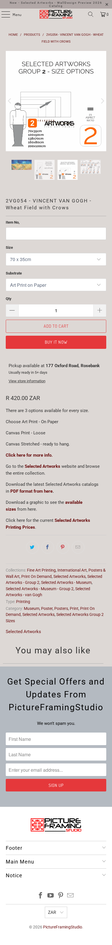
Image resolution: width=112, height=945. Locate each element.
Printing (23, 571)
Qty (8, 269)
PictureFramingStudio (62, 897)
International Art (72, 540)
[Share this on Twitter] (32, 517)
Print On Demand (36, 546)
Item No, (13, 192)
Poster (47, 578)
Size (9, 218)
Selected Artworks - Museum (66, 552)
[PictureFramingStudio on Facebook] (40, 866)
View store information (27, 351)
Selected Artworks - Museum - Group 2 (40, 558)
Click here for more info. (29, 425)
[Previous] (10, 86)
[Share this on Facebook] (47, 517)
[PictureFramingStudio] (56, 14)
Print (74, 578)
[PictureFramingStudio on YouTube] (51, 866)
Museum (31, 578)
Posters (61, 578)
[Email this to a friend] (78, 517)
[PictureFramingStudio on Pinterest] (61, 866)
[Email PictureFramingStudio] (70, 866)
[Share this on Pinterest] (63, 517)
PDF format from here (31, 461)
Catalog (56, 5)
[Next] (102, 86)
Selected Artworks (42, 436)
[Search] (90, 14)
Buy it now (56, 312)
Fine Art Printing (41, 540)
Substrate (14, 243)
